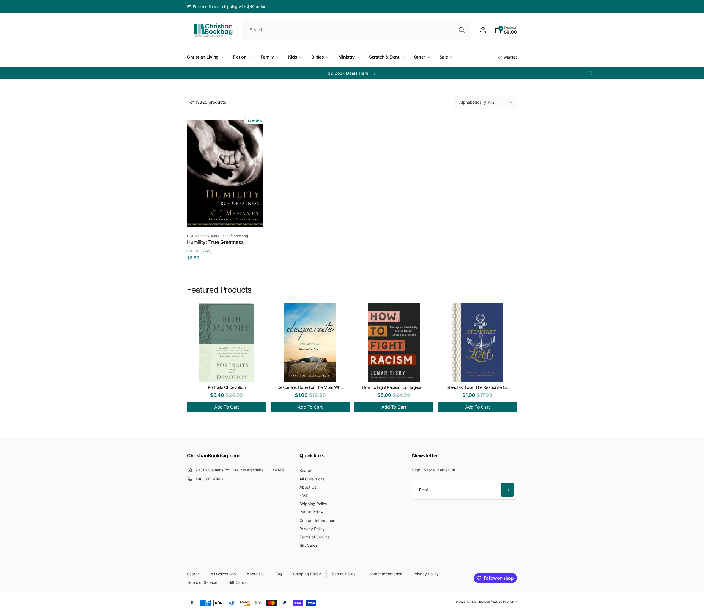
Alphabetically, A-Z (477, 102)
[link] (226, 7)
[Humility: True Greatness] (225, 217)
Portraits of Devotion (227, 387)
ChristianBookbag (478, 601)
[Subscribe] (507, 490)
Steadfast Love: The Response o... (477, 387)
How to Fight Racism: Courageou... (393, 387)
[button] (505, 30)
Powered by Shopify (504, 601)
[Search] (461, 29)
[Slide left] (113, 73)
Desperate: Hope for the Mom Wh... (310, 387)
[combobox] (356, 30)
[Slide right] (591, 73)
